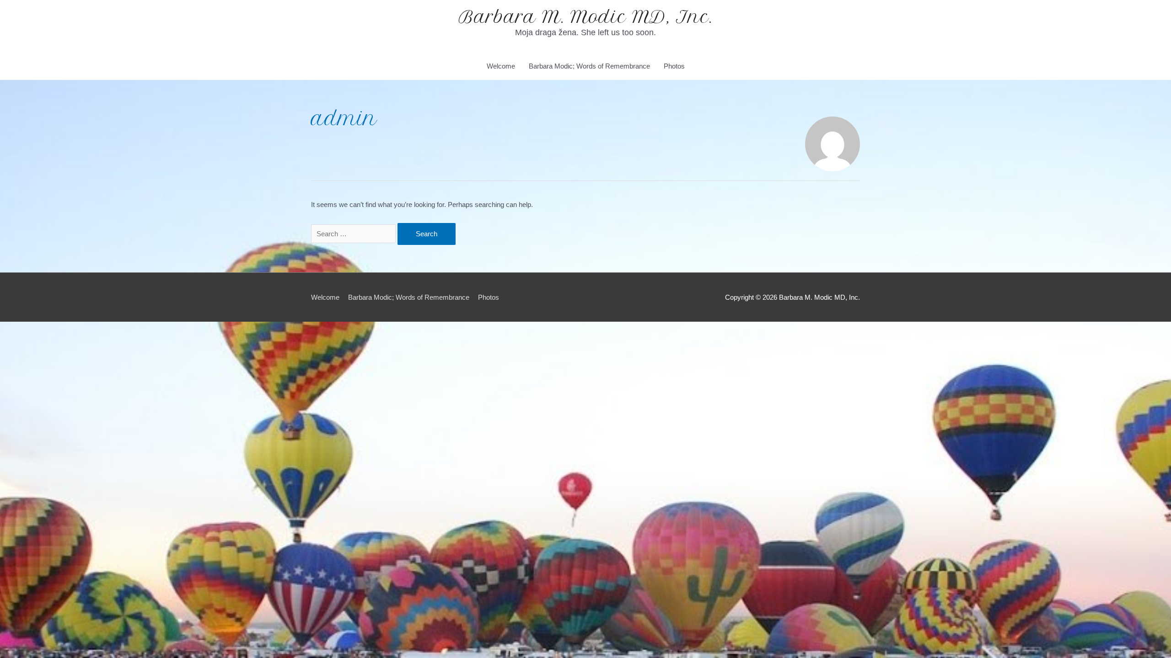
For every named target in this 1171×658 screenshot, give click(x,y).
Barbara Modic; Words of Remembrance (589, 66)
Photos (674, 66)
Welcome (501, 66)
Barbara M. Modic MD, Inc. (586, 16)
